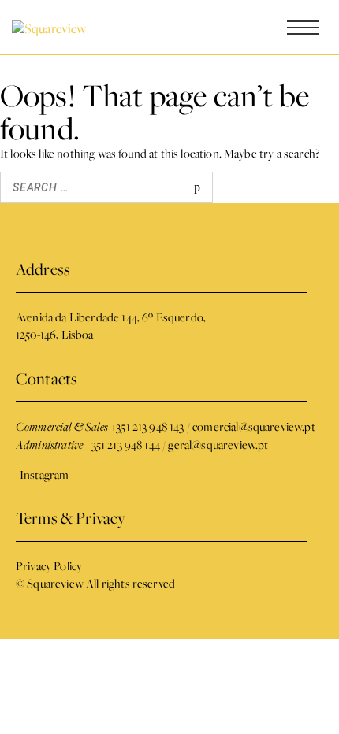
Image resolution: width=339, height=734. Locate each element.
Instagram (44, 474)
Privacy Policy (49, 566)
